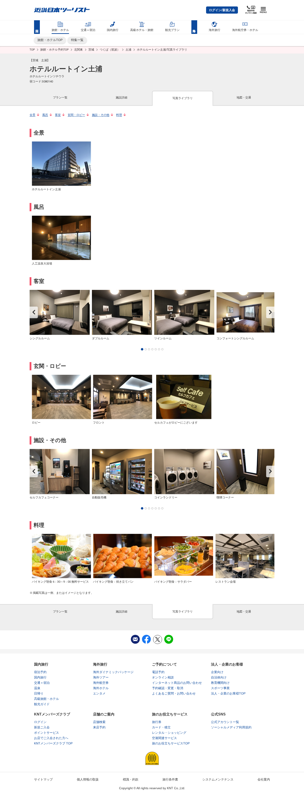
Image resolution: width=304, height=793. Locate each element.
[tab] (60, 98)
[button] (222, 10)
